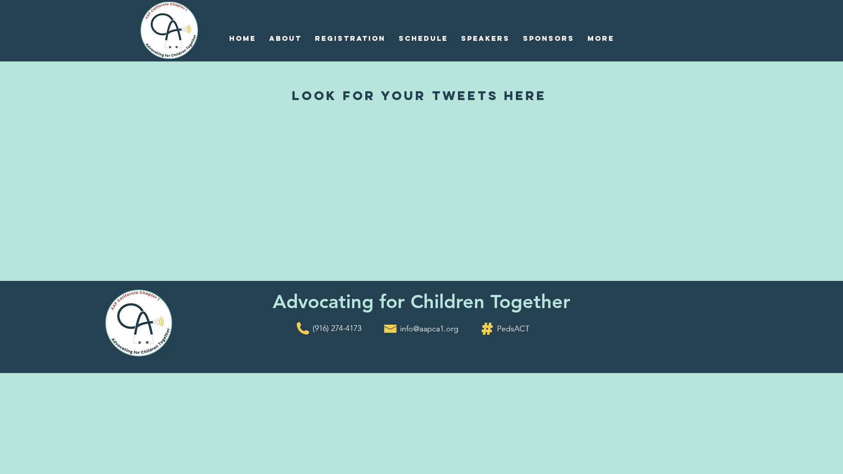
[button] (285, 38)
